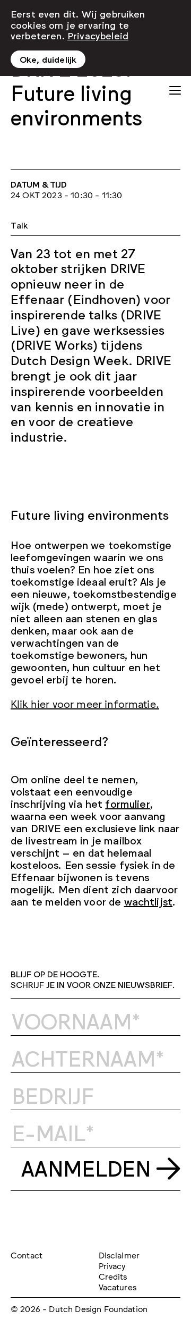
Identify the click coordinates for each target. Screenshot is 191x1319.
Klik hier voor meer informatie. (85, 703)
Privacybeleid (97, 35)
